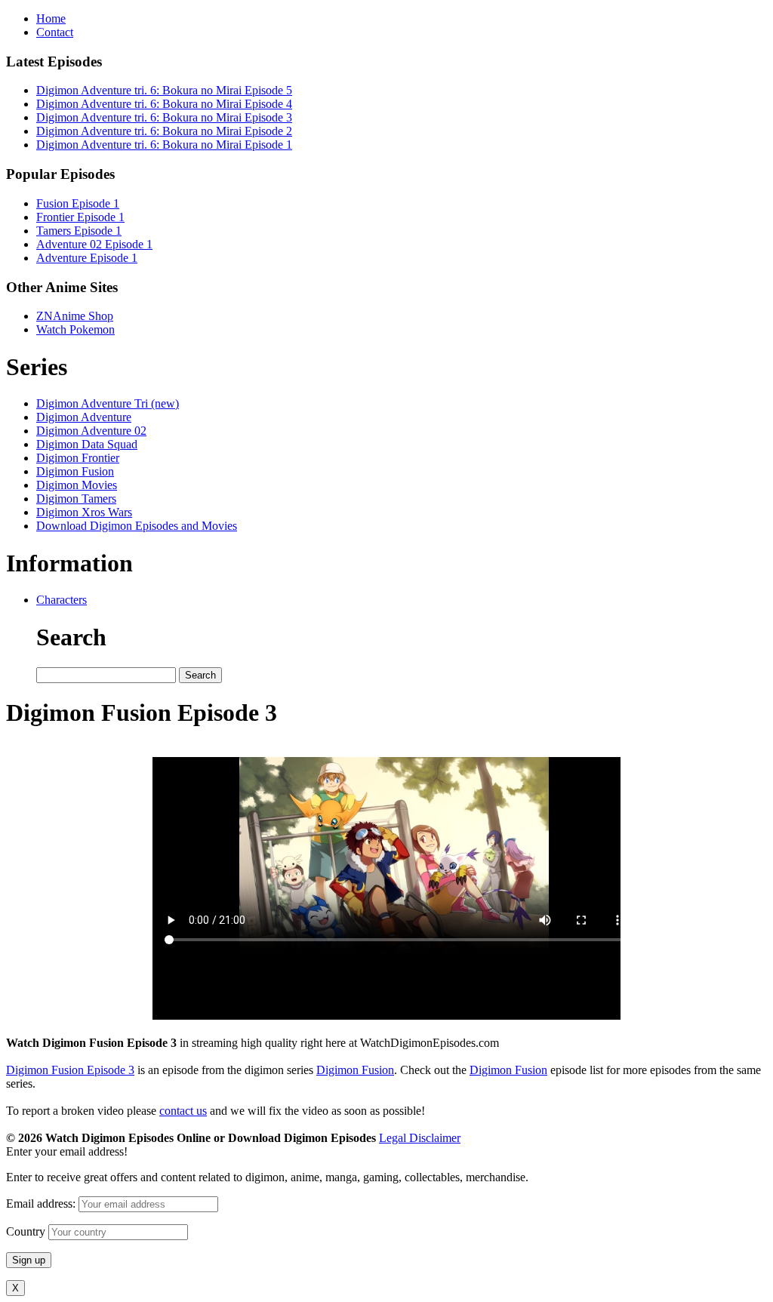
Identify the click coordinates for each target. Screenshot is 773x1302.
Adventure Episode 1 (86, 257)
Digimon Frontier (77, 457)
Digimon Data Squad (86, 444)
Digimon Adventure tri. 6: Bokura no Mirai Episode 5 (164, 90)
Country (25, 1231)
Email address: (42, 1203)
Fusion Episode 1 (77, 203)
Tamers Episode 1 (79, 230)
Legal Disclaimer (419, 1137)
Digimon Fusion (75, 471)
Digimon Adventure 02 (91, 430)
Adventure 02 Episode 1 (94, 244)
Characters (61, 599)
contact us (183, 1110)
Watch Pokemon (75, 329)
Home (51, 18)
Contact (54, 32)
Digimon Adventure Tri (107, 403)
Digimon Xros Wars (84, 512)
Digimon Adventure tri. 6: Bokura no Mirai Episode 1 (164, 144)
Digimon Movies (76, 485)
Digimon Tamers (76, 498)
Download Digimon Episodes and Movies (136, 525)
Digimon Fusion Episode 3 (70, 1069)
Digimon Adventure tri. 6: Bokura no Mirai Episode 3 (164, 117)
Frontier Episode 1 (80, 217)
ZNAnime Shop (74, 315)
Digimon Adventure (83, 417)
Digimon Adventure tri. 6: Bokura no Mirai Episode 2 (164, 131)
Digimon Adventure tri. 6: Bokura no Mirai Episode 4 (164, 103)
